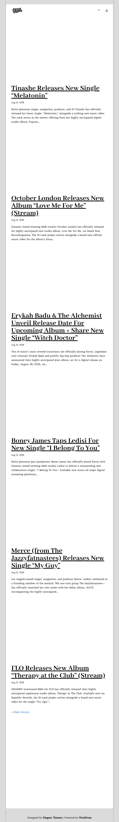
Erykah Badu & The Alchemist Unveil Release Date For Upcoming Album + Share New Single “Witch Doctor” (57, 326)
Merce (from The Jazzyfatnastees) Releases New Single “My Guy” (57, 558)
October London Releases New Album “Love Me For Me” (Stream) (57, 205)
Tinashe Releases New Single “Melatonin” (55, 92)
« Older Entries (20, 712)
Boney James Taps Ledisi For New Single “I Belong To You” (55, 444)
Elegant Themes (52, 817)
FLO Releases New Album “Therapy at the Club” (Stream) (58, 672)
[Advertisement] (59, 734)
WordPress (85, 817)
